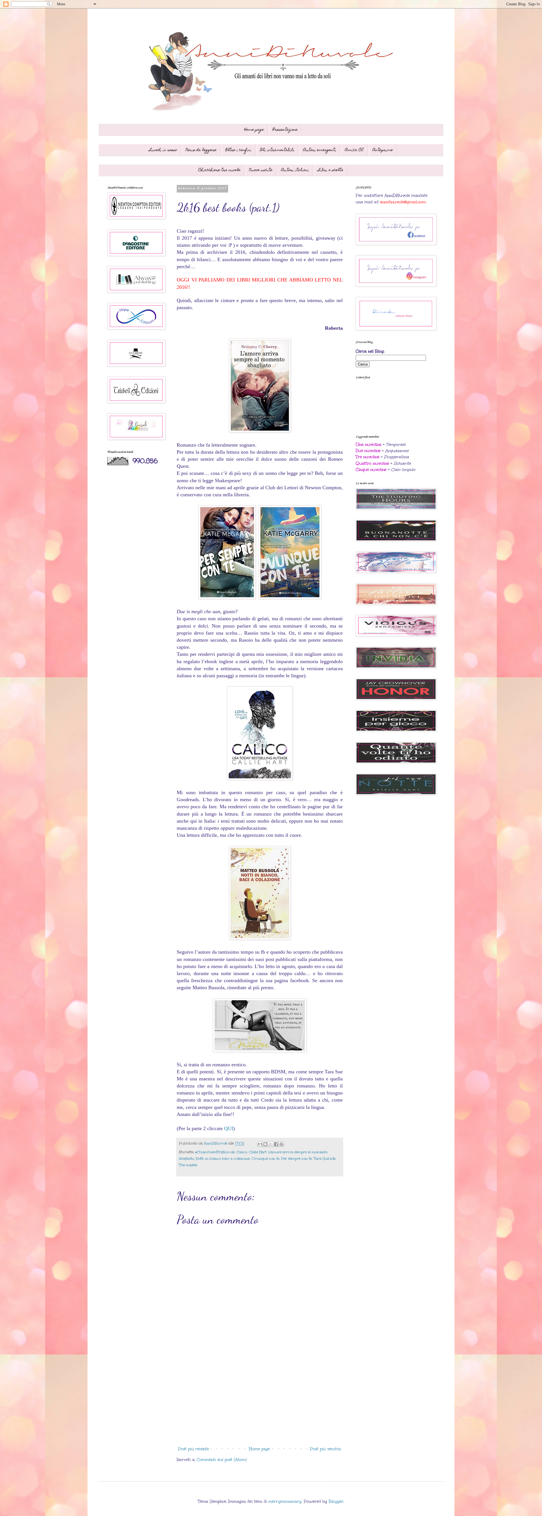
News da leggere (201, 150)
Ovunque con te (265, 1158)
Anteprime (383, 150)
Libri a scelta (331, 170)
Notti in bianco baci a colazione (223, 1158)
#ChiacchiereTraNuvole (215, 1152)
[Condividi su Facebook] (276, 1144)
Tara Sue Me (324, 1158)
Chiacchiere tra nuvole (219, 170)
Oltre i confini (238, 150)
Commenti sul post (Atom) (222, 1459)
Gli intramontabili (277, 150)
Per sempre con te (296, 1158)
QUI (228, 1128)
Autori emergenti (319, 150)
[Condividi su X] (271, 1144)
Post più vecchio (325, 1449)
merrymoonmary (284, 1501)
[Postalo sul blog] (265, 1144)
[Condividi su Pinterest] (281, 1144)
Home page (254, 130)
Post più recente (193, 1449)
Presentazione (285, 130)
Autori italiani (295, 170)
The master (188, 1165)
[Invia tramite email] (260, 1144)
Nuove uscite (260, 170)
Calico (242, 1152)
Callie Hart (257, 1152)
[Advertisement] (260, 1397)
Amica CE (354, 150)
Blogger (336, 1501)
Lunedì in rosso (163, 150)
